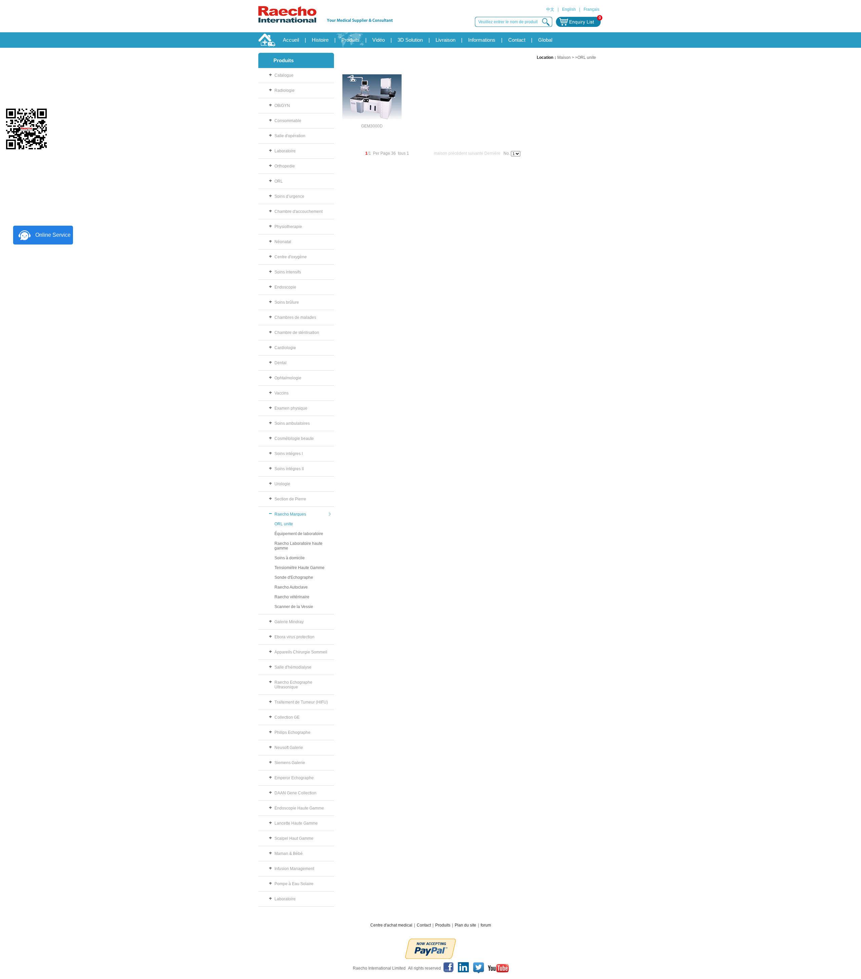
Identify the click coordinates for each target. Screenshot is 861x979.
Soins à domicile (289, 558)
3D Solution (410, 40)
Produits (350, 40)
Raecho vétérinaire (291, 597)
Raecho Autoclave (291, 587)
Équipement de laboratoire (298, 533)
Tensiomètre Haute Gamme (299, 567)
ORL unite (283, 524)
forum (486, 925)
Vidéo (378, 40)
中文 (550, 9)
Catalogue (284, 75)
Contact (516, 40)
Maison (564, 57)
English (569, 9)
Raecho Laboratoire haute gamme (298, 546)
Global (545, 40)
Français (591, 9)
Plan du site (465, 925)
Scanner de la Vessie (293, 606)
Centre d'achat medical (391, 925)
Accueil (291, 40)
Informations (481, 40)
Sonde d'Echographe (293, 577)
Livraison (445, 40)
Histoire (320, 40)
